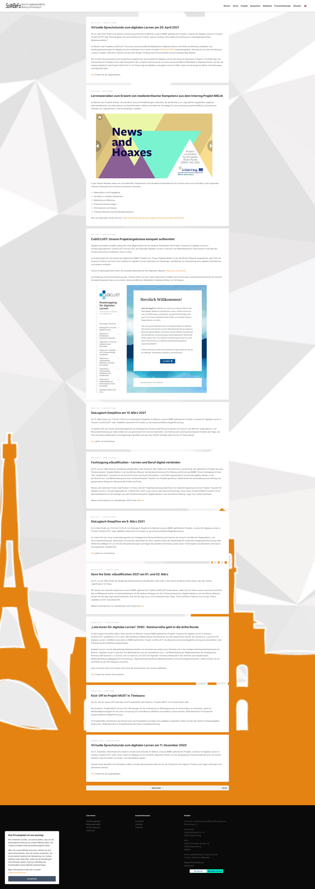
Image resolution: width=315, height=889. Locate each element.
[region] (32, 857)
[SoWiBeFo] (25, 6)
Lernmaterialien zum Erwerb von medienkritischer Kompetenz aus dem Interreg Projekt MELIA (157, 96)
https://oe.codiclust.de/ (176, 271)
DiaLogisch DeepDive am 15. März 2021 (118, 413)
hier (142, 500)
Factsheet (90, 830)
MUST (107, 691)
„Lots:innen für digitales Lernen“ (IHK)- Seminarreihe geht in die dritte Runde (145, 627)
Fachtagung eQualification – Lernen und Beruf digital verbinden (135, 462)
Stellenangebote (93, 821)
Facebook (139, 821)
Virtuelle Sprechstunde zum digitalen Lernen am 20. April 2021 (135, 27)
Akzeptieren (32, 879)
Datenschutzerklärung (17, 873)
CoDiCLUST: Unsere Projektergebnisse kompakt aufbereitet (133, 239)
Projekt (114, 23)
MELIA (105, 91)
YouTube (139, 827)
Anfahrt (187, 849)
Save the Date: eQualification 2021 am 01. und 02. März (129, 574)
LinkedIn (139, 824)
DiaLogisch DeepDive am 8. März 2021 (118, 521)
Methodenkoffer (167, 49)
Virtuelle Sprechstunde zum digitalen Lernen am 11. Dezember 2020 (139, 745)
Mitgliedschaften (93, 824)
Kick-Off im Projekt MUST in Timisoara (118, 695)
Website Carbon (215, 871)
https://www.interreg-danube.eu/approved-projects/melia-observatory (153, 218)
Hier (93, 74)
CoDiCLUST (107, 23)
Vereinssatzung (93, 827)
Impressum (189, 865)
